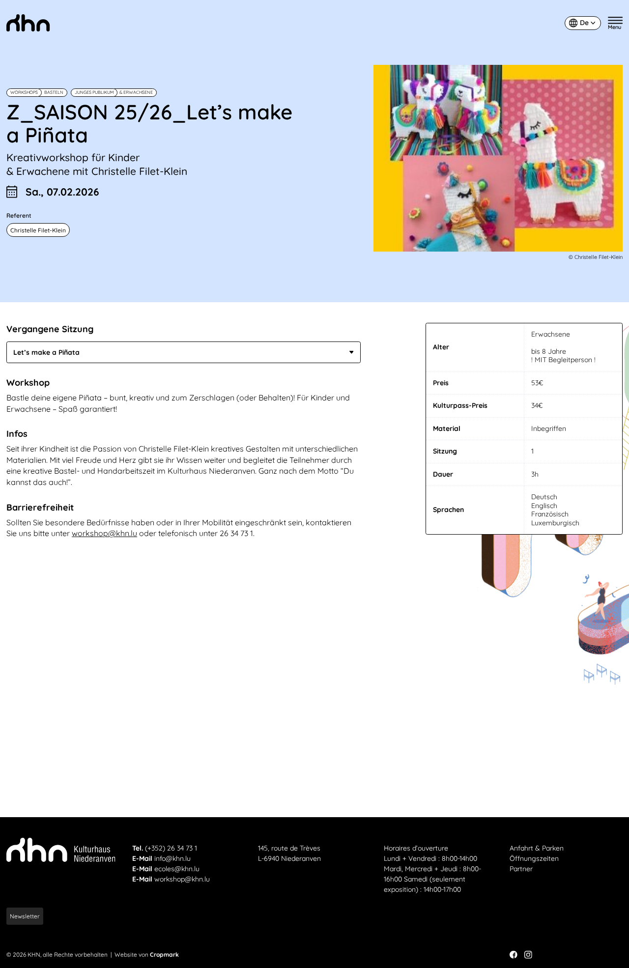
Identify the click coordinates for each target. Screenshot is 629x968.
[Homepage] (28, 22)
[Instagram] (528, 955)
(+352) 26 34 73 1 (171, 848)
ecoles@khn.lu (177, 868)
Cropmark (164, 954)
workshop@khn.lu (182, 879)
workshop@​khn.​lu (104, 533)
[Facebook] (513, 955)
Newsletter (25, 916)
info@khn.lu (172, 858)
